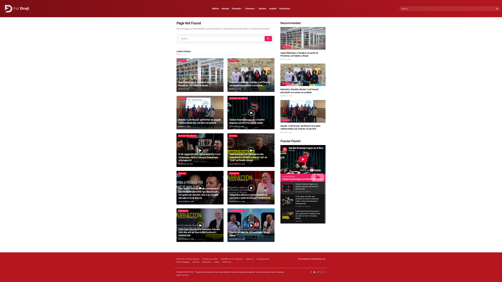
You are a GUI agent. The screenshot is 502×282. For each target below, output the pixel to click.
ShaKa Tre (250, 259)
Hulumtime (284, 8)
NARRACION (234, 173)
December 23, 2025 (238, 164)
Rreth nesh (227, 262)
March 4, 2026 (185, 126)
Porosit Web (184, 275)
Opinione (195, 262)
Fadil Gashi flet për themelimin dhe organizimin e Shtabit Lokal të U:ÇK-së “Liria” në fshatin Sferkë (248, 157)
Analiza (272, 8)
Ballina (215, 8)
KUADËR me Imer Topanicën (232, 259)
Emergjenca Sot (237, 211)
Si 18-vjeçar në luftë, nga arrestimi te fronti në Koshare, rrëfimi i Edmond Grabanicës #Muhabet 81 (199, 157)
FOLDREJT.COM (188, 272)
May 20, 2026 (184, 89)
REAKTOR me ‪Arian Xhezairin (187, 259)
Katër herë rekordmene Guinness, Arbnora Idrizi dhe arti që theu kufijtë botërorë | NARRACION (199, 232)
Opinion (262, 8)
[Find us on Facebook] (311, 272)
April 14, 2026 (236, 89)
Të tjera (233, 61)
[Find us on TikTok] (318, 272)
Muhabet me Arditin (238, 98)
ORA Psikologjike (183, 262)
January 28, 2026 (237, 126)
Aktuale (225, 8)
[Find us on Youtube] (314, 272)
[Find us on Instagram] (322, 272)
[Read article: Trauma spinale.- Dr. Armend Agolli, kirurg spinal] (251, 225)
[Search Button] (497, 8)
